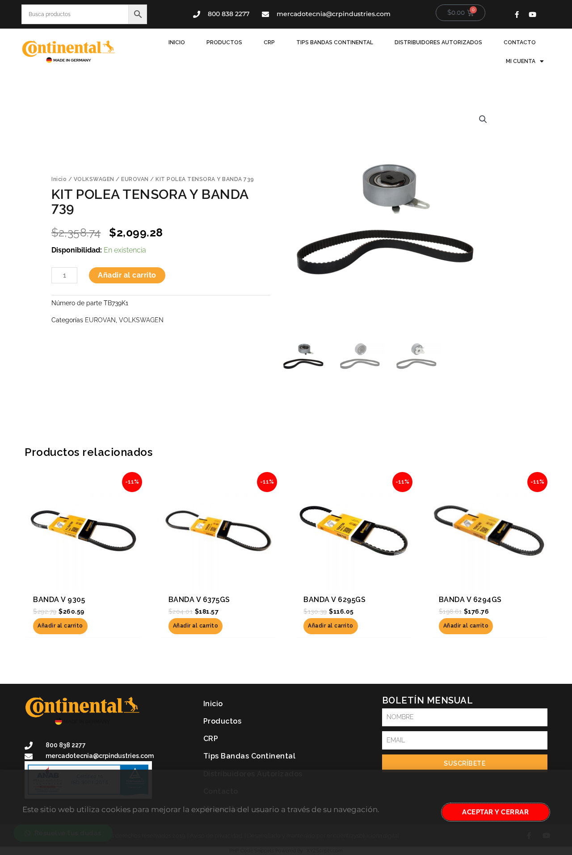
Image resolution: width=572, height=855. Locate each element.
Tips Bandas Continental (334, 42)
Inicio (176, 42)
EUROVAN (135, 179)
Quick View (83, 579)
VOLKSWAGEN (94, 179)
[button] (483, 119)
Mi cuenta (520, 61)
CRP (269, 42)
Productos (224, 42)
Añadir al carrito (127, 275)
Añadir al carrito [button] (60, 626)
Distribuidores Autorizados (438, 42)
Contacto (520, 42)
